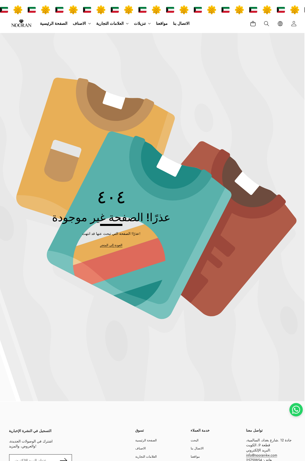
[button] (266, 24)
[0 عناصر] (253, 24)
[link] (111, 245)
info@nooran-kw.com (261, 455)
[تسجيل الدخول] (294, 24)
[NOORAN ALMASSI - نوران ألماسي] (21, 23)
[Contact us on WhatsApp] (296, 409)
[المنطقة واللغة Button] (280, 24)
